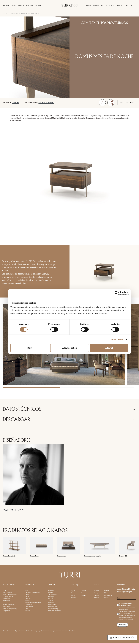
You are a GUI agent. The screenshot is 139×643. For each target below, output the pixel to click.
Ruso (82, 593)
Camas (27, 600)
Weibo (106, 593)
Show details (117, 339)
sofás (27, 590)
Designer (13, 5)
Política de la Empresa (54, 611)
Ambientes (21, 5)
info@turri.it (6, 598)
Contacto (119, 5)
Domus (15, 102)
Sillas (27, 596)
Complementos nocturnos (104, 22)
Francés (73, 597)
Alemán (83, 591)
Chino (73, 595)
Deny (29, 348)
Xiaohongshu (108, 595)
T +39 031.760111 (8, 596)
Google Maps (6, 600)
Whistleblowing (53, 608)
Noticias (50, 598)
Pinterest (96, 595)
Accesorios (29, 604)
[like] (102, 102)
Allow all (109, 348)
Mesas (27, 594)
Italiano (73, 593)
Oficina (28, 611)
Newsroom (96, 5)
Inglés (73, 591)
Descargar (104, 5)
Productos (6, 5)
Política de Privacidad (125, 604)
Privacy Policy (52, 606)
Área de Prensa (52, 594)
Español (83, 595)
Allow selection (69, 348)
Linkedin (107, 591)
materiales (29, 5)
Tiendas (111, 5)
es (126, 5)
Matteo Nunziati (46, 102)
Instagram (97, 593)
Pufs (27, 608)
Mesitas (28, 598)
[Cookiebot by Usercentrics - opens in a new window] (117, 293)
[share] (110, 102)
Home (5, 13)
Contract (38, 5)
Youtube (96, 597)
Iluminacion (29, 606)
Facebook (96, 591)
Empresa (88, 5)
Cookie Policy (52, 604)
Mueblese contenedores (33, 592)
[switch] (54, 329)
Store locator (127, 102)
